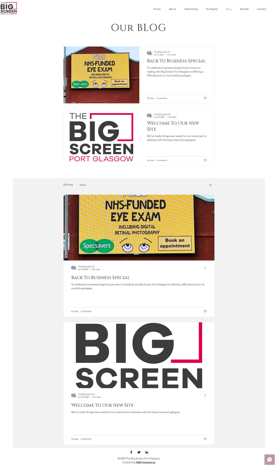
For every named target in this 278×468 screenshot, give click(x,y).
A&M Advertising (145, 462)
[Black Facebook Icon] (131, 452)
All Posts (68, 184)
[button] (210, 185)
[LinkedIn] (147, 452)
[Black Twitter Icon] (139, 452)
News (83, 184)
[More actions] (206, 268)
